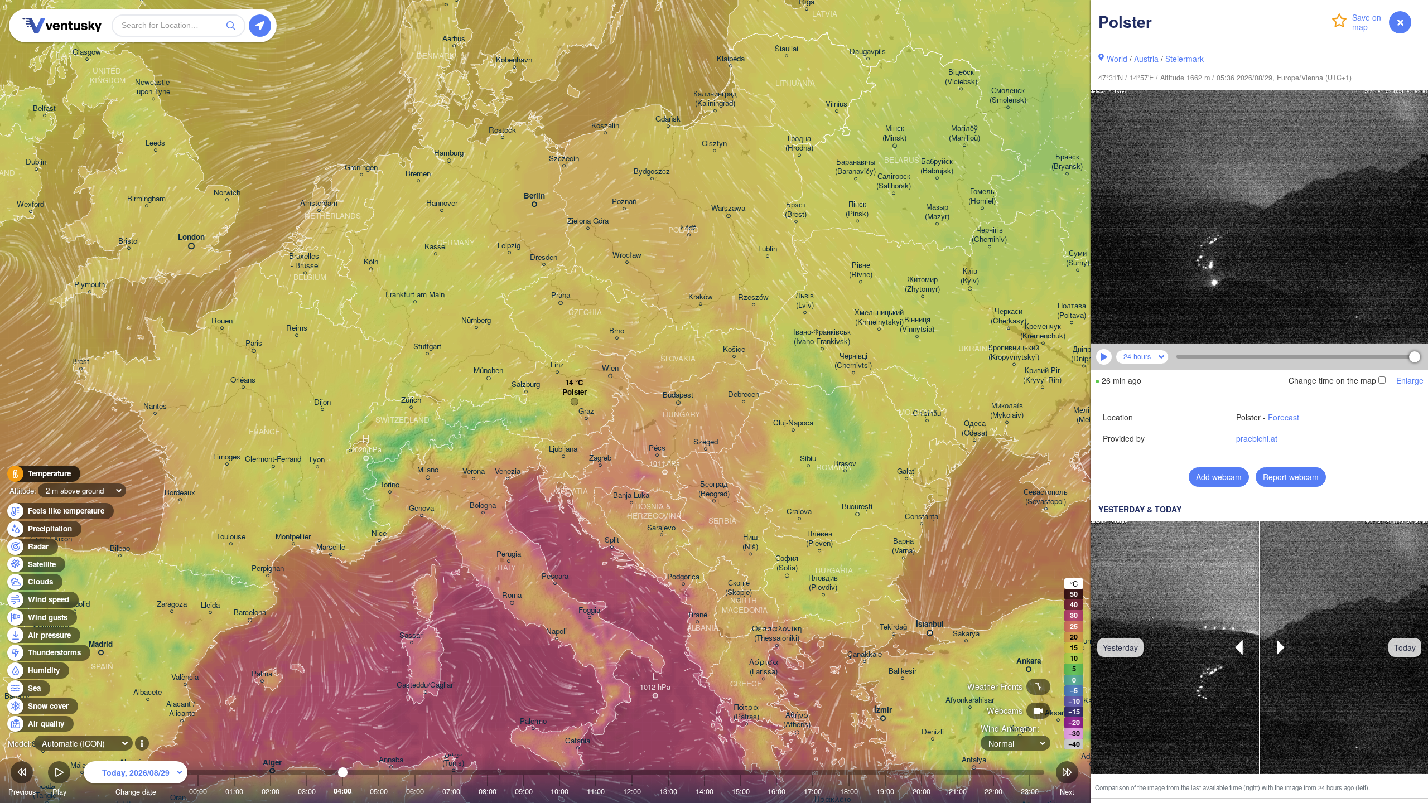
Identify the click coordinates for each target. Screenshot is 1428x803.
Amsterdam (318, 203)
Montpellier (293, 536)
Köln (371, 262)
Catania (577, 741)
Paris (253, 343)
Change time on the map (1332, 380)
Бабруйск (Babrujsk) (936, 166)
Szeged (705, 442)
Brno (616, 331)
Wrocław (626, 255)
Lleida (210, 605)
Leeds (155, 143)
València (185, 677)
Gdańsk (668, 119)
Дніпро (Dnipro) (1084, 354)
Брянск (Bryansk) (1067, 161)
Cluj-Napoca (793, 423)
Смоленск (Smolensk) (1008, 95)
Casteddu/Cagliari (426, 685)
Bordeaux (180, 492)
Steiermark (1184, 58)
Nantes (155, 406)
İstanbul (930, 624)
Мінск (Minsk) (894, 133)
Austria (1146, 58)
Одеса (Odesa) (974, 428)
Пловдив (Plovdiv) (823, 582)
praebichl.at (1256, 438)
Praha (560, 295)
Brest (80, 361)
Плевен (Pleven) (819, 538)
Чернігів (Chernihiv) (989, 234)
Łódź (689, 228)
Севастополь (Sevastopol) (1046, 496)
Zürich (411, 400)
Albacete (147, 692)
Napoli (556, 631)
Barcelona (250, 612)
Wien (610, 368)
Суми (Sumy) (1077, 258)
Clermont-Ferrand (273, 459)
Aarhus (453, 38)
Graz (586, 411)
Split (612, 540)
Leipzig (509, 245)
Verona (473, 471)
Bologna (483, 505)
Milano (427, 470)
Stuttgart (427, 346)
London (191, 237)
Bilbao (120, 548)
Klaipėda (731, 59)
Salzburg (526, 384)
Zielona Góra (588, 221)
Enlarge (1410, 380)
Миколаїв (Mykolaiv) (1007, 410)
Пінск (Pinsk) (857, 209)
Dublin (36, 162)
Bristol (128, 241)
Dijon (322, 402)
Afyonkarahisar (969, 700)
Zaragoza (172, 604)
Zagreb (600, 458)
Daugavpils (868, 51)
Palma (262, 674)
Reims (296, 328)
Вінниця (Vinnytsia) (917, 324)
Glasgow (87, 52)
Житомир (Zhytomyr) (922, 284)
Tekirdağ (893, 627)
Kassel (435, 246)
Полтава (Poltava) (1071, 310)
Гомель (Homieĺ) (982, 196)
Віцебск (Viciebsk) (961, 76)
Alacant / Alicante (181, 708)
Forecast (1283, 417)
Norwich (227, 192)
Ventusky (60, 25)
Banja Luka (631, 495)
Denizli (933, 732)
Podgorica (683, 577)
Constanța (921, 516)
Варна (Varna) (903, 545)
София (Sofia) (786, 563)
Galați (906, 471)
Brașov (844, 463)
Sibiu (808, 458)
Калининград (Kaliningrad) (715, 98)
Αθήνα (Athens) (797, 719)
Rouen (222, 321)
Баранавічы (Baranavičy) (855, 166)
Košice (734, 349)
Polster (574, 392)
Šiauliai (786, 49)
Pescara (555, 576)
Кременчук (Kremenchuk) (1042, 331)
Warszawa (728, 208)
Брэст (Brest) (796, 209)
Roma (512, 595)
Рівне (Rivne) (860, 269)
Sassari (411, 635)
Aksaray (1058, 713)
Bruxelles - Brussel (305, 260)
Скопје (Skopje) (738, 587)
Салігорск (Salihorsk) (893, 181)
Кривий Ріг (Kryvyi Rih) (1042, 375)
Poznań (624, 201)
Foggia (589, 610)
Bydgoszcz (652, 171)
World (1117, 58)
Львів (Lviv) (804, 300)
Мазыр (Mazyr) (937, 211)
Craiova (799, 511)
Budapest (678, 395)
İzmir (883, 710)
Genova (421, 508)
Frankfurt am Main (415, 294)
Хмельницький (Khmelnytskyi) (879, 317)
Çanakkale (864, 654)
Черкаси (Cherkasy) (1008, 316)
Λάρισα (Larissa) (763, 666)
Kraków (700, 297)
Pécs (657, 448)
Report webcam (1291, 476)
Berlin (534, 196)
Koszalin (605, 125)
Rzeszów (753, 297)
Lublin (767, 249)
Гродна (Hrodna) (799, 143)
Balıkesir (902, 671)
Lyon (317, 460)
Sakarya (966, 633)
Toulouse (230, 536)
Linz (557, 365)
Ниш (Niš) (750, 542)
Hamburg (449, 153)
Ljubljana (563, 449)
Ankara (1028, 661)
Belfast (44, 108)
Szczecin (564, 158)
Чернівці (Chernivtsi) (853, 360)
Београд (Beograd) (714, 489)
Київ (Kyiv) (970, 276)
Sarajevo (661, 528)
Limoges (226, 457)
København (514, 60)
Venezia (507, 471)
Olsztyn (714, 143)
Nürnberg (476, 320)
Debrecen (743, 394)
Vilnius (836, 104)
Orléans (242, 380)
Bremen (418, 173)
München (488, 370)
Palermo (533, 721)
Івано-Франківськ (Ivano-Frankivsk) (822, 336)
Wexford (30, 204)
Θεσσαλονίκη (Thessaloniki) (777, 633)
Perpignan (268, 568)
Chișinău (927, 413)
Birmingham (146, 199)
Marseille (330, 547)
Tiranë (697, 615)
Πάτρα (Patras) (746, 712)
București (857, 506)
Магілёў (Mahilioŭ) (964, 133)
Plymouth (89, 284)
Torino (389, 485)
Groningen (361, 167)
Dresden (543, 257)
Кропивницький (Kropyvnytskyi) (1013, 352)
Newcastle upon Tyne (153, 87)
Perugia (508, 554)
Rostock (502, 130)
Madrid (101, 644)
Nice (379, 533)
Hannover (441, 203)
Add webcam (1219, 476)
